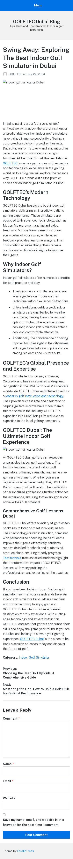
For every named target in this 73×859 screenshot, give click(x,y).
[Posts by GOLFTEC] (6, 74)
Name (8, 764)
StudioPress (25, 851)
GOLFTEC (16, 74)
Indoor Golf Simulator (34, 657)
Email (8, 781)
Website (9, 798)
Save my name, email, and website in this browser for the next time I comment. (33, 822)
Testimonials (12, 558)
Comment (11, 718)
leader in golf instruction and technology (34, 396)
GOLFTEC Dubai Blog (36, 21)
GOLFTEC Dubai (32, 639)
